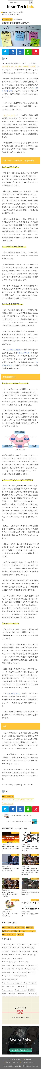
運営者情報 (27, 1059)
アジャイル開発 (8, 19)
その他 (21, 934)
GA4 (35, 951)
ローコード (22, 986)
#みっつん (25, 944)
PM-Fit (12, 955)
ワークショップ (8, 990)
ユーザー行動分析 (31, 983)
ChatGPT (6, 951)
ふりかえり (33, 955)
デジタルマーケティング (27, 931)
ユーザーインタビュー (10, 979)
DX (22, 951)
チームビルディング (10, 934)
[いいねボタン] (3, 58)
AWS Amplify (30, 948)
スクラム (20, 969)
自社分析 (33, 993)
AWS (21, 948)
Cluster (15, 951)
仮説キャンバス (21, 990)
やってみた (7, 958)
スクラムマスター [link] (14, 350)
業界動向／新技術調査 (10, 931)
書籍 (5, 993)
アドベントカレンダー (10, 962)
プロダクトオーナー (20, 972)
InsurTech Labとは (15, 1059)
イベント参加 (24, 962)
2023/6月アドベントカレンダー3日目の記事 (19, 66)
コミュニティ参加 (9, 969)
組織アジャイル (8, 803)
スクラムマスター (28, 800)
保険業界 (32, 990)
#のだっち (7, 944)
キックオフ (34, 965)
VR (25, 955)
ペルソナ (32, 972)
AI (15, 948)
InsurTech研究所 (19, 1066)
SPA (19, 955)
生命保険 (12, 993)
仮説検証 (30, 927)
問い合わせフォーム (12, 1062)
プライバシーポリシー (28, 1062)
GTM (5, 955)
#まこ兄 (16, 944)
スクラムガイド (9, 115)
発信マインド (23, 993)
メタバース (7, 976)
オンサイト (7, 965)
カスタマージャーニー (20, 965)
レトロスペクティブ (10, 986)
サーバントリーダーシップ (12, 800)
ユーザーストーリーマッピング (13, 983)
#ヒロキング (7, 948)
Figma (28, 951)
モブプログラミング (20, 976)
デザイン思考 (20, 927)
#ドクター (35, 944)
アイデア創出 (18, 958)
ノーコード (7, 972)
